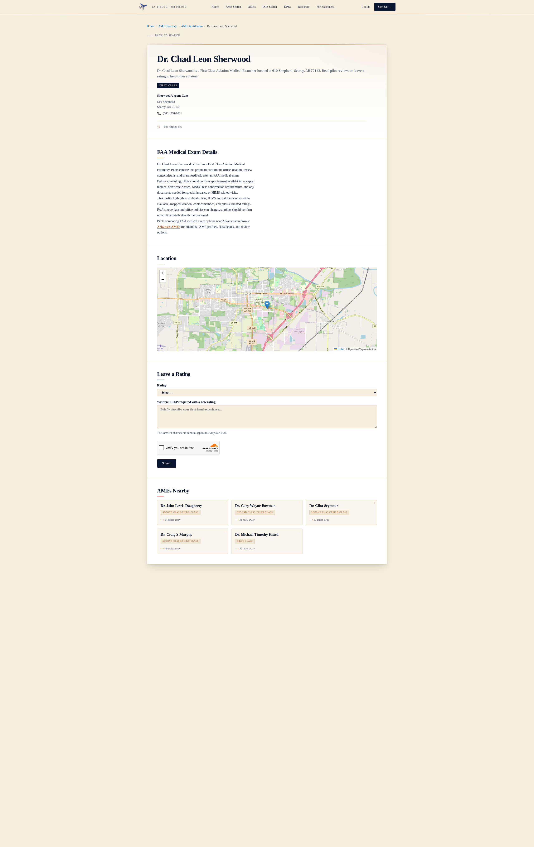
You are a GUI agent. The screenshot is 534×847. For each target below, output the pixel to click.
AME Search (233, 6)
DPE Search (270, 6)
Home (215, 6)
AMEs (252, 6)
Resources (303, 6)
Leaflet (340, 349)
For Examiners (325, 6)
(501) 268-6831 (169, 113)
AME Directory (167, 26)
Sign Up (383, 6)
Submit (166, 463)
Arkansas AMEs (168, 226)
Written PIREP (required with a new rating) (192, 417)
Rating (161, 385)
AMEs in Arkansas (192, 26)
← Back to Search (165, 35)
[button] (267, 305)
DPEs (287, 6)
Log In (366, 6)
